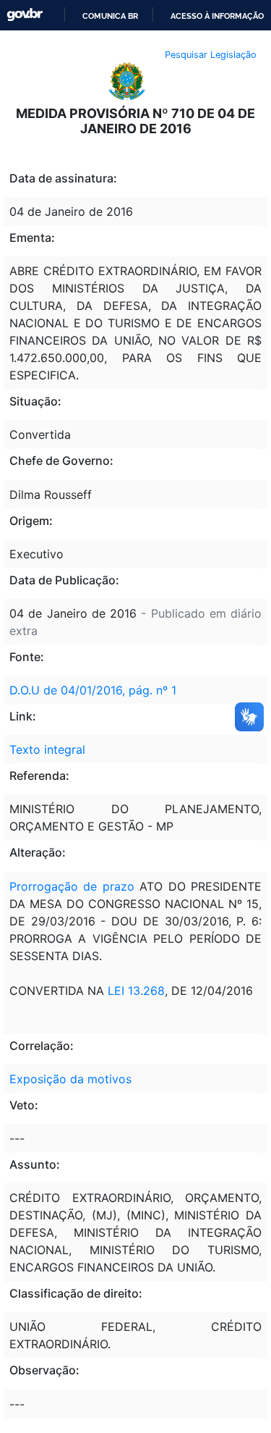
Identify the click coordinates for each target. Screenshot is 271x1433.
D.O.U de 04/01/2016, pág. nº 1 (92, 690)
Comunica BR (110, 16)
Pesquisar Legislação (211, 54)
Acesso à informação (217, 16)
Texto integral (47, 749)
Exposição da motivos (70, 1079)
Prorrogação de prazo (71, 886)
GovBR (25, 15)
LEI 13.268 (136, 990)
